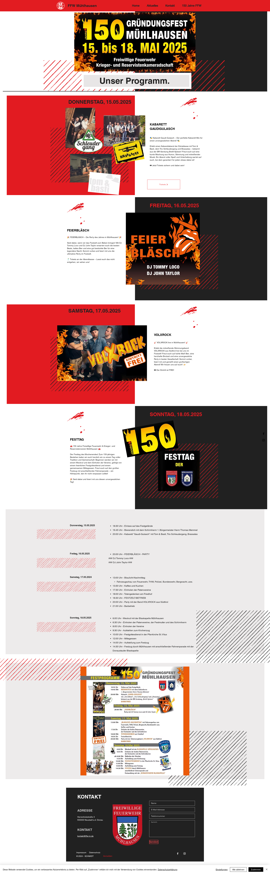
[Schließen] (266, 869)
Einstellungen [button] (222, 869)
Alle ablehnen (238, 869)
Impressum (81, 852)
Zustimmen (256, 869)
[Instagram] (263, 440)
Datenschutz (94, 852)
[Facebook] (263, 433)
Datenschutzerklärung (167, 869)
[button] (191, 5)
